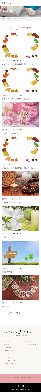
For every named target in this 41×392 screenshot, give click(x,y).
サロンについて (9, 357)
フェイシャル (8, 347)
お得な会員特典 (9, 364)
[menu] (38, 3)
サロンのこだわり (9, 360)
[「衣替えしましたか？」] (20, 218)
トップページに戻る (13, 313)
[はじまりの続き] (20, 253)
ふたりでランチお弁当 (9, 133)
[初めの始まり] (20, 287)
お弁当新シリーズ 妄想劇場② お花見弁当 (17, 99)
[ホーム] (3, 18)
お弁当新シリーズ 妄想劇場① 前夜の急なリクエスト (20, 168)
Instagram (22, 385)
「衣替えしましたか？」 (10, 237)
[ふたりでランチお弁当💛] (20, 114)
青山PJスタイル (24, 389)
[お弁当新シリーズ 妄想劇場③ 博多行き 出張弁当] (20, 45)
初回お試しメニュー (10, 351)
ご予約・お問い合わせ (29, 344)
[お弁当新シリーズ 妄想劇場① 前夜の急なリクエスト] (20, 149)
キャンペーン (9, 344)
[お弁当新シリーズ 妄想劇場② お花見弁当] (20, 80)
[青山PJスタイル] (17, 3)
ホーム (6, 341)
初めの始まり (6, 306)
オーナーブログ (17, 60)
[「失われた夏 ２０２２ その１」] (20, 183)
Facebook (18, 385)
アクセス (26, 341)
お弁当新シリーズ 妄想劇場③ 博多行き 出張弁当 (20, 64)
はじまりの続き (7, 272)
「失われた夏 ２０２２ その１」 (13, 202)
